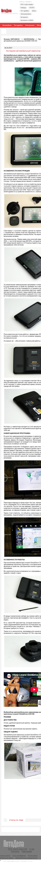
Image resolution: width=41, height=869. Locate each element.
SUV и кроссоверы (27, 4)
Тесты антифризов (19, 855)
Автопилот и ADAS (27, 20)
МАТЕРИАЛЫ (29, 39)
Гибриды (23, 7)
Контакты (15, 851)
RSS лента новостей (17, 849)
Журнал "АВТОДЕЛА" (12, 39)
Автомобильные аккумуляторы (26, 858)
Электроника (29, 25)
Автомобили (7, 25)
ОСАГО (31, 7)
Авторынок (24, 17)
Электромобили (26, 14)
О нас (31, 849)
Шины (34, 11)
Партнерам (27, 851)
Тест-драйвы (25, 11)
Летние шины (32, 855)
